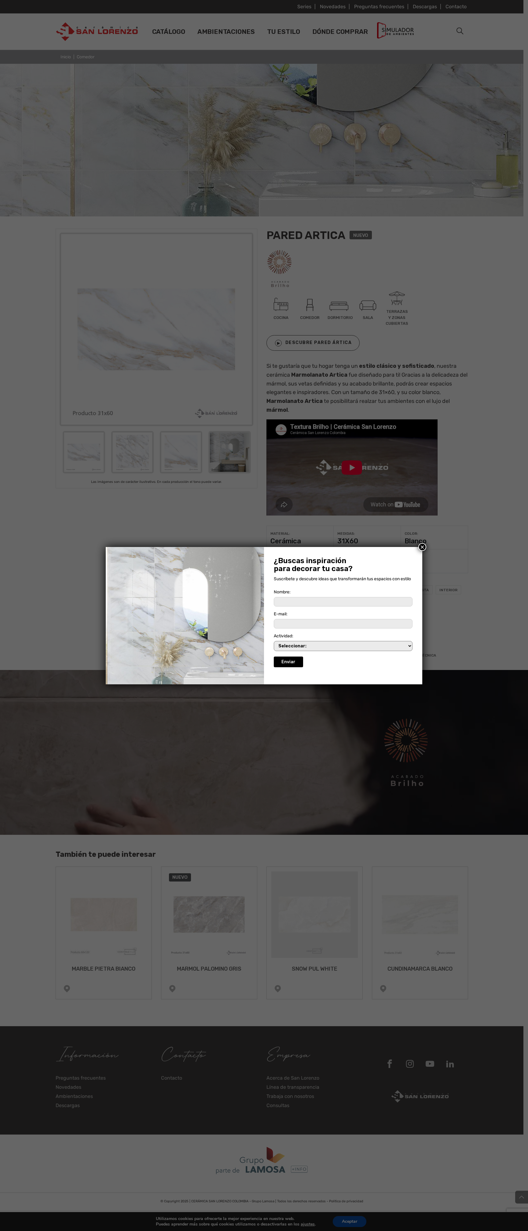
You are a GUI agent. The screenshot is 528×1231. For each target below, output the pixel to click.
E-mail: (281, 614)
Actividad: (283, 636)
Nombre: (282, 592)
